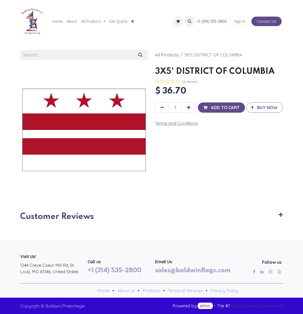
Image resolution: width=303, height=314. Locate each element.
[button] (189, 21)
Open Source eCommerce (257, 306)
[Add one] (189, 107)
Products (151, 290)
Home (103, 290)
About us (126, 290)
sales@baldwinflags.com (193, 271)
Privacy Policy (224, 290)
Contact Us (266, 21)
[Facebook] (254, 271)
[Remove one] (162, 107)
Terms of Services (185, 290)
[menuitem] (57, 21)
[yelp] (279, 271)
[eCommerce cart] (178, 21)
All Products (166, 55)
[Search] (140, 55)
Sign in (239, 21)
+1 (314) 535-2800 (114, 271)
